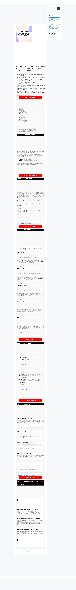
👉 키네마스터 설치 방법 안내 (30, 225)
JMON (17, 2)
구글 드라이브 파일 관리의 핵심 (23, 122)
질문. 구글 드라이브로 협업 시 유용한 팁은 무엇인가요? (26, 130)
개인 (32, 191)
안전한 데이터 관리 (21, 109)
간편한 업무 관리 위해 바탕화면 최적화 (23, 110)
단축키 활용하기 (22, 117)
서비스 (32, 247)
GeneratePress (42, 576)
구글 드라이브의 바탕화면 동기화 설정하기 (24, 120)
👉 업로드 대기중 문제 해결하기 (30, 97)
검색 (49, 6)
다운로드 (35, 308)
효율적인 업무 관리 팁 (22, 116)
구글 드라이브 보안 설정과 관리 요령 (23, 119)
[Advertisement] (30, 14)
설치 (41, 79)
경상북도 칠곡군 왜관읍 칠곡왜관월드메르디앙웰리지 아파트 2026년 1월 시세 (54, 25)
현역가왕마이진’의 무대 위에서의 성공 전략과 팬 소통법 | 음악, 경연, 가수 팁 (26, 551)
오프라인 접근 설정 (21, 108)
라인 (38, 91)
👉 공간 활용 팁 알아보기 (30, 338)
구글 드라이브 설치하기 (23, 112)
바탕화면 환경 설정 (21, 114)
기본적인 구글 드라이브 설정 (23, 111)
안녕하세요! (51, 36)
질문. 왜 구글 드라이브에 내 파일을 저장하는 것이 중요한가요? (27, 128)
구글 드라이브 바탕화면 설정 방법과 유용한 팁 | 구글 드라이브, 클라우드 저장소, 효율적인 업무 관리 (29, 550)
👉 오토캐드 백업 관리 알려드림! (30, 399)
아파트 (20, 336)
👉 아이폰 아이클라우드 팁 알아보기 (30, 174)
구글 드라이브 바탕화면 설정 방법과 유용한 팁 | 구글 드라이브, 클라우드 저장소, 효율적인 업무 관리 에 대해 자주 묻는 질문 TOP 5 (30, 125)
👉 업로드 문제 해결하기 (30, 476)
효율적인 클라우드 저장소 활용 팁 (23, 121)
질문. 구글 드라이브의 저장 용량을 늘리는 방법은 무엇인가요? (27, 129)
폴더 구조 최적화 (22, 113)
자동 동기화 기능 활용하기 (23, 118)
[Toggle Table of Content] (43, 102)
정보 (17, 549)
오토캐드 (18, 397)
